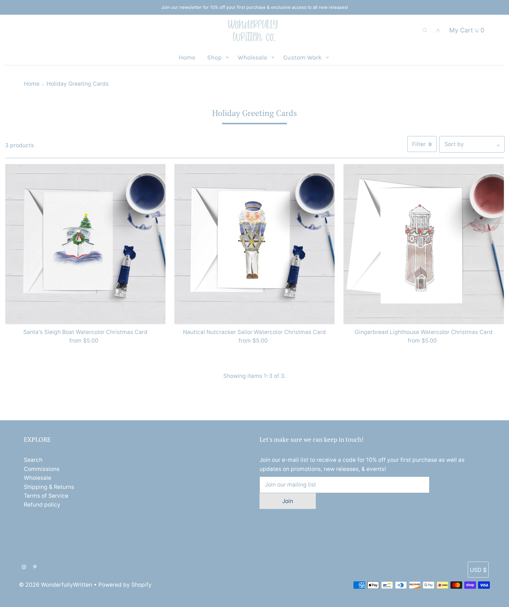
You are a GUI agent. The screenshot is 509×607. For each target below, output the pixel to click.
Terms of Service (46, 495)
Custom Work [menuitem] (302, 57)
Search (33, 460)
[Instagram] (24, 567)
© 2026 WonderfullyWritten (55, 584)
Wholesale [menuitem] (252, 57)
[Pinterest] (35, 567)
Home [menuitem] (187, 57)
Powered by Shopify (125, 584)
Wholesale (37, 477)
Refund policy (42, 504)
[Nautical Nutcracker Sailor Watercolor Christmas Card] (254, 244)
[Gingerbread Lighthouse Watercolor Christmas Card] (423, 244)
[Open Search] (425, 30)
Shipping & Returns (49, 487)
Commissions (42, 469)
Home (31, 83)
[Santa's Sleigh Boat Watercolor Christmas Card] (85, 244)
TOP (498, 600)
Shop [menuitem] (214, 57)
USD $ (478, 570)
